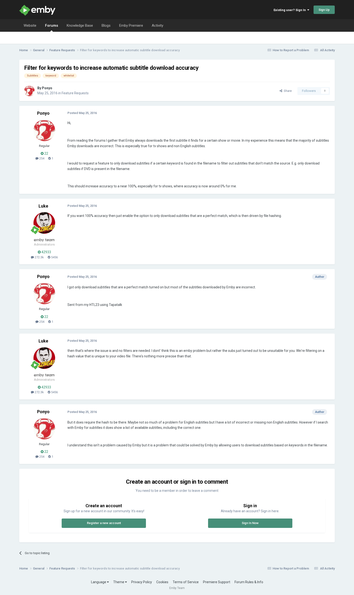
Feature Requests (75, 93)
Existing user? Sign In (290, 10)
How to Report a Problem (291, 50)
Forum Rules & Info (249, 582)
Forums (51, 25)
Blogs (106, 25)
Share (287, 91)
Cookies (162, 582)
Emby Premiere (131, 25)
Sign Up (324, 10)
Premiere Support (216, 582)
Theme (119, 582)
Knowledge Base (80, 25)
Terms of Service (186, 582)
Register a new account (104, 523)
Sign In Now (250, 523)
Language (99, 582)
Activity (157, 25)
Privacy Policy (141, 582)
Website (30, 25)
